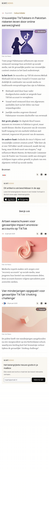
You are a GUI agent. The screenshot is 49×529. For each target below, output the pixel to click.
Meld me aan (38, 380)
